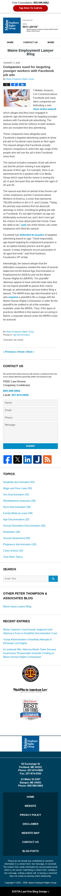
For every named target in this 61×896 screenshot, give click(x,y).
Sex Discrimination (16, 494)
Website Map (30, 833)
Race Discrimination (17, 507)
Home (10, 42)
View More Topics (13, 557)
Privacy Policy (30, 815)
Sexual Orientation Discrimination (24, 525)
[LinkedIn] (27, 459)
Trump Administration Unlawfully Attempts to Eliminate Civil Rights (27, 641)
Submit (30, 446)
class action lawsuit (44, 109)
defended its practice (32, 235)
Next (30, 351)
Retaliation (11, 532)
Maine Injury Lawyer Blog (17, 606)
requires (13, 297)
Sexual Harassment (16, 538)
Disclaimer (30, 824)
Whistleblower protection (19, 500)
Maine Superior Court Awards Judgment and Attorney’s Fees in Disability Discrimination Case (30, 631)
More (51, 42)
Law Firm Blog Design (29, 891)
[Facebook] (7, 459)
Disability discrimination (19, 482)
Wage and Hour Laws (17, 488)
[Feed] (47, 459)
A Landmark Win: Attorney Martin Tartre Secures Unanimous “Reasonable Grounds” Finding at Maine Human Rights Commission (29, 653)
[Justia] (37, 459)
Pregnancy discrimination (19, 544)
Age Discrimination (21, 335)
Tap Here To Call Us (30, 8)
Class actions (13, 550)
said (23, 225)
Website (30, 806)
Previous (9, 351)
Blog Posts (30, 851)
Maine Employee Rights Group (42, 883)
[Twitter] (17, 459)
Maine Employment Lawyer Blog (30, 25)
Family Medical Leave (18, 513)
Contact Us (30, 42)
